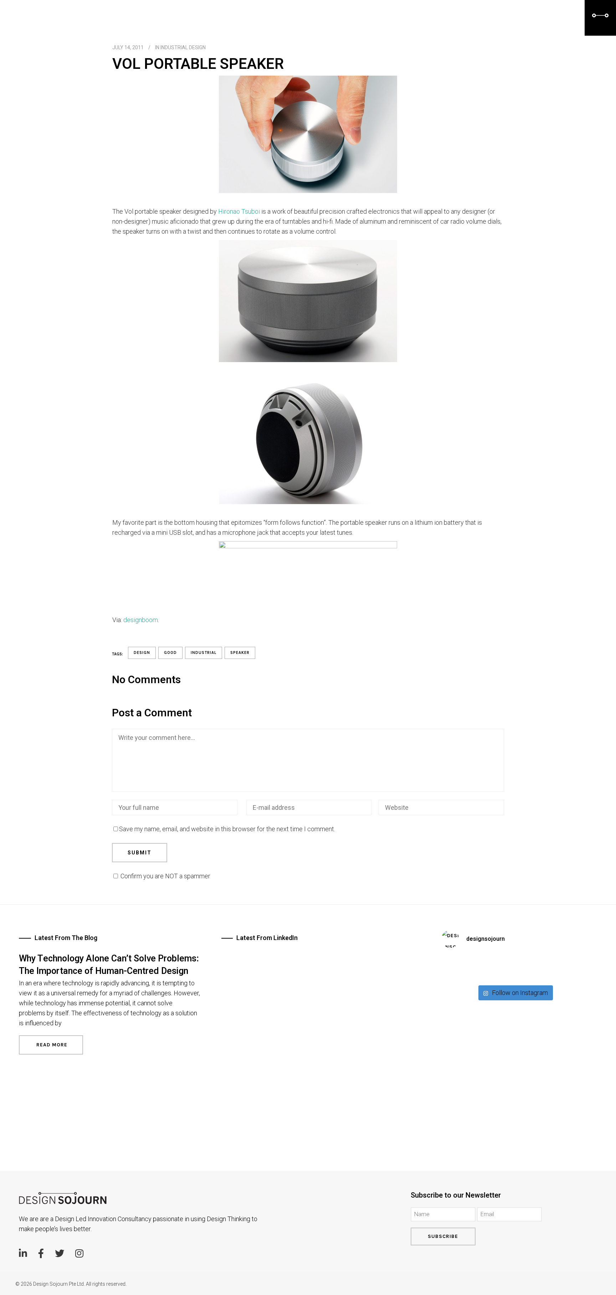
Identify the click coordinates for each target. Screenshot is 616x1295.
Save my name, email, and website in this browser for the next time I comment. (227, 829)
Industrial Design (183, 47)
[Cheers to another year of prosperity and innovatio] (514, 967)
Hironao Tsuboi (239, 211)
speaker (240, 652)
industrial (203, 652)
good (170, 652)
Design (142, 652)
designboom (140, 620)
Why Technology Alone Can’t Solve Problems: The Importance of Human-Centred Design (109, 965)
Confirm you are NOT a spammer (164, 876)
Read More (51, 1045)
